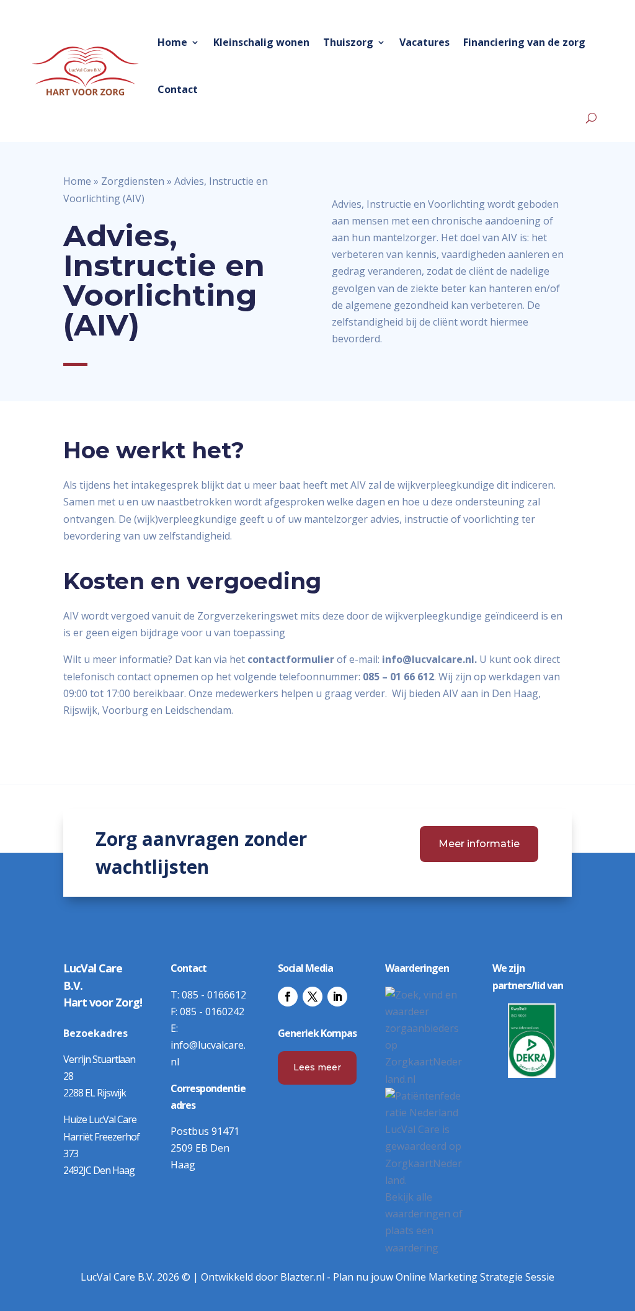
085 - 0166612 (214, 995)
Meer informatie (479, 844)
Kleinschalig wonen (261, 42)
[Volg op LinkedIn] (337, 997)
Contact (178, 89)
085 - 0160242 (212, 1011)
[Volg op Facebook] (288, 997)
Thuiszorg (348, 42)
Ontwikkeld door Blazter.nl (262, 1277)
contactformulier (290, 659)
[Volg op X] (312, 997)
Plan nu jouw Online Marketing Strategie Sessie (443, 1277)
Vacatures (424, 42)
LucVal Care (412, 1129)
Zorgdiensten (132, 181)
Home (172, 42)
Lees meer (317, 1067)
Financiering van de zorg (524, 42)
